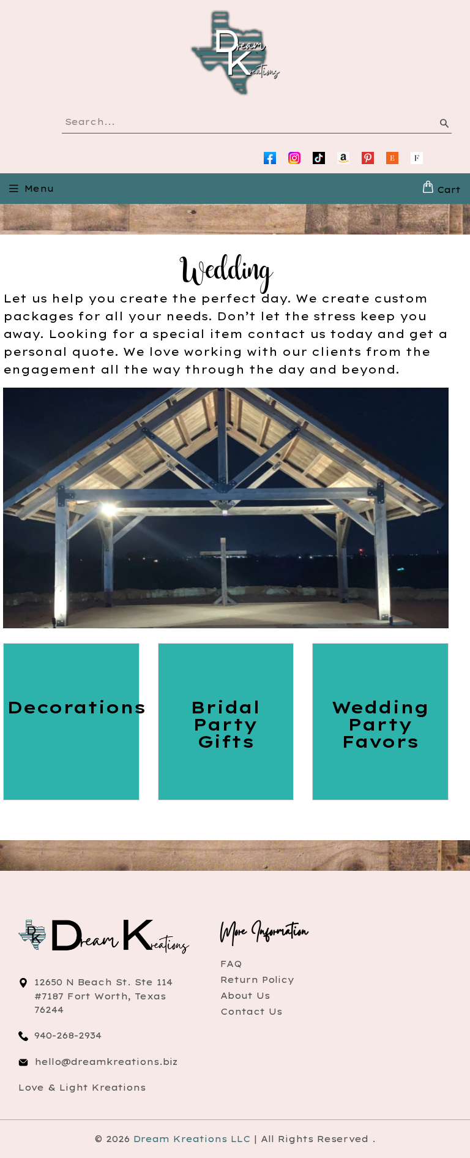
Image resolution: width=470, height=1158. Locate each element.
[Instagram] (294, 158)
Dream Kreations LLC (191, 1139)
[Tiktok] (319, 158)
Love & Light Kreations (82, 1087)
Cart (447, 189)
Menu (39, 188)
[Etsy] (392, 158)
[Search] (444, 125)
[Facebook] (270, 158)
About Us (245, 995)
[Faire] (417, 158)
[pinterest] (368, 158)
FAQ (231, 963)
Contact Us (251, 1011)
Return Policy (257, 979)
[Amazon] (343, 158)
